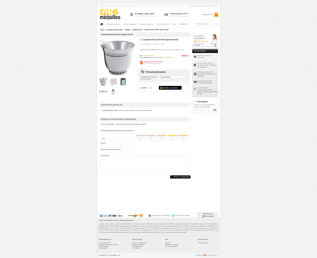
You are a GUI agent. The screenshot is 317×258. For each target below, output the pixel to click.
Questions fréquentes (171, 244)
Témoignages (103, 248)
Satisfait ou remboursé (204, 55)
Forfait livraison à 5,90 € (205, 81)
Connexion (215, 6)
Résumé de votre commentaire (111, 149)
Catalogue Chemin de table (114, 29)
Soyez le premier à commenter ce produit (152, 44)
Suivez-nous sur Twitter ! (182, 215)
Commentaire (105, 155)
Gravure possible (202, 88)
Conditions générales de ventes (108, 244)
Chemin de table (203, 243)
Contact (167, 243)
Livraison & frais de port (139, 243)
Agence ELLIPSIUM (211, 255)
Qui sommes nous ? (105, 243)
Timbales (127, 29)
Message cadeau (137, 246)
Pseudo (103, 143)
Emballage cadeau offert (205, 72)
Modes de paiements (138, 244)
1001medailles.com (126, 220)
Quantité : (144, 88)
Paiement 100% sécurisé (205, 63)
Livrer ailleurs (136, 248)
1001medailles (110, 14)
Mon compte (191, 6)
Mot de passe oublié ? (171, 246)
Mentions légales (104, 246)
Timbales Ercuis (137, 29)
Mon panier (207, 14)
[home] (101, 24)
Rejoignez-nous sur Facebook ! (161, 215)
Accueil (102, 29)
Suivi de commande (203, 6)
